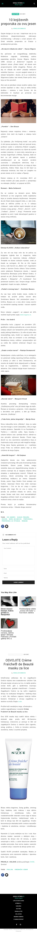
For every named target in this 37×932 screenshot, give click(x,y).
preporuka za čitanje (11, 521)
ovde (20, 701)
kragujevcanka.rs (19, 28)
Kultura (15, 14)
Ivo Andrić (11, 517)
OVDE (32, 862)
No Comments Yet (10, 534)
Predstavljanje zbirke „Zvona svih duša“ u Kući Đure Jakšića (27, 611)
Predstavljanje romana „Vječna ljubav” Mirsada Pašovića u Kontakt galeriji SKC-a (8, 635)
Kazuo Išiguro (23, 517)
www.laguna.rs (25, 315)
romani (25, 521)
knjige (4, 519)
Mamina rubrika (18, 916)
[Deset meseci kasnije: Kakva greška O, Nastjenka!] (9, 601)
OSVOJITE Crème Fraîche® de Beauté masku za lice (18, 664)
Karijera (18, 906)
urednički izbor (21, 869)
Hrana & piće (18, 911)
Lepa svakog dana (15, 654)
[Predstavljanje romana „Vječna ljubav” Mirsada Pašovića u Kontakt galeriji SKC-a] (9, 623)
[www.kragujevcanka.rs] (18, 3)
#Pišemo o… (18, 903)
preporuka (27, 519)
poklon (10, 869)
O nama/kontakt (19, 919)
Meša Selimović (15, 519)
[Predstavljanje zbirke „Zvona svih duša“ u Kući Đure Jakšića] (27, 601)
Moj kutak (18, 914)
